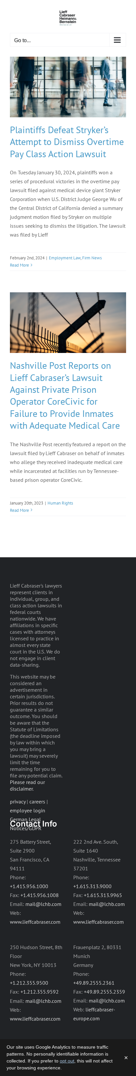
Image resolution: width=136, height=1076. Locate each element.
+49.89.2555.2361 (94, 982)
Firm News (92, 258)
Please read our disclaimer (27, 785)
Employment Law (65, 258)
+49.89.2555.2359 (104, 991)
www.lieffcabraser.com (35, 921)
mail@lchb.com (43, 904)
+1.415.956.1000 (29, 886)
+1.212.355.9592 (39, 991)
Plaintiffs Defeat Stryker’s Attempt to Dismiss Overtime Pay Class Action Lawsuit (67, 142)
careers (37, 801)
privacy (17, 801)
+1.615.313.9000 (92, 886)
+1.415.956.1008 (39, 895)
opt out (67, 1060)
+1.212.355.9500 (29, 982)
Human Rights (60, 503)
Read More (19, 265)
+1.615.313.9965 (103, 895)
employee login (27, 810)
